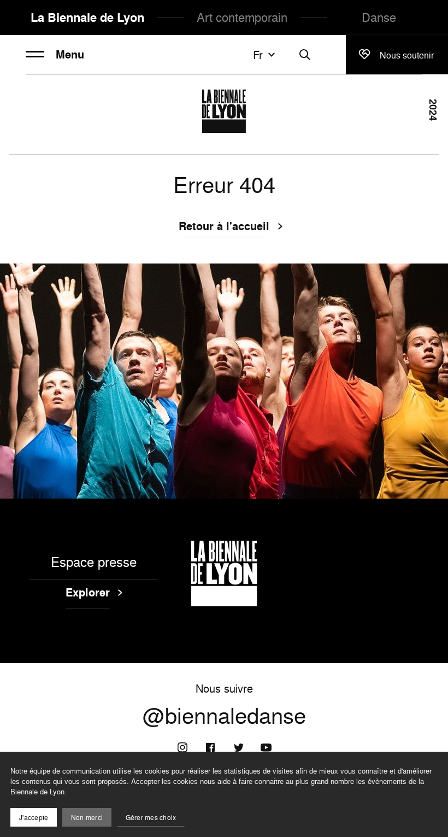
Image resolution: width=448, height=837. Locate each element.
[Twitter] (238, 747)
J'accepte (33, 817)
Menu (70, 54)
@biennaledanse (224, 716)
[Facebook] (210, 747)
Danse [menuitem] (379, 17)
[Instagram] (182, 747)
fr (258, 54)
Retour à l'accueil (224, 227)
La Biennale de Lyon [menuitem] (87, 17)
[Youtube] (266, 747)
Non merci (87, 817)
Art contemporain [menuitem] (242, 17)
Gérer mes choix (151, 817)
